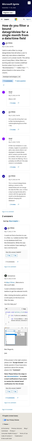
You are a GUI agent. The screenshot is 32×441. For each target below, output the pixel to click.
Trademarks (18, 436)
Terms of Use (24, 433)
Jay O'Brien (9, 43)
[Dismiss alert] (29, 2)
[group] (16, 318)
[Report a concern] (3, 85)
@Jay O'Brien (10, 282)
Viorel (10, 92)
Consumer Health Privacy (8, 433)
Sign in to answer (7, 409)
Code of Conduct (6, 436)
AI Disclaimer (5, 428)
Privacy (12, 431)
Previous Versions (16, 428)
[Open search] (24, 19)
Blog (25, 428)
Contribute (4, 431)
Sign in (28, 19)
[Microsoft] (16, 19)
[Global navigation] (2, 19)
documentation (12, 376)
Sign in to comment (8, 211)
